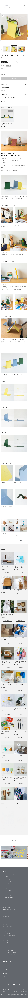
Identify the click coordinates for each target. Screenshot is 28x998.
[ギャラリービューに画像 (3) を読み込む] (21, 49)
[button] (2, 2)
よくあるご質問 (6, 967)
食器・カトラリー (6, 886)
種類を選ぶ (7, 572)
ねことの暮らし (6, 928)
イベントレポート (6, 938)
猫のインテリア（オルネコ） (9, 893)
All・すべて (5, 924)
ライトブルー (13, 62)
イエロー (4, 62)
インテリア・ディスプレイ (8, 874)
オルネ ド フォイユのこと (8, 950)
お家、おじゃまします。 (8, 933)
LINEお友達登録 (6, 976)
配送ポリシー (9, 991)
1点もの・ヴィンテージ (8, 897)
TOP (2, 5)
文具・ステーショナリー (17, 5)
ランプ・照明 (5, 876)
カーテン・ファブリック (8, 881)
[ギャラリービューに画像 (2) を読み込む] (14, 49)
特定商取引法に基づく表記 (17, 991)
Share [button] (3, 101)
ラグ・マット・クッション (8, 879)
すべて (4, 899)
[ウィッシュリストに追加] (3, 121)
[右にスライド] (26, 49)
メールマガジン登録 (7, 979)
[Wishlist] (23, 2)
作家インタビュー (6, 940)
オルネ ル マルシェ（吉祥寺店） (10, 954)
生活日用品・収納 (7, 5)
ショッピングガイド (7, 964)
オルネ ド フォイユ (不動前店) (9, 952)
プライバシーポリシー (22, 989)
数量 (2, 68)
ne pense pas (6, 916)
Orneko (4, 912)
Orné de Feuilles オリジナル (9, 909)
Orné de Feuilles (8, 989)
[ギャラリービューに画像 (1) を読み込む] (6, 49)
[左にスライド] (1, 49)
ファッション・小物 (7, 890)
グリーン (21, 62)
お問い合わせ (5, 969)
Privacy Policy (19, 994)
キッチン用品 (5, 888)
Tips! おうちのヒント (7, 926)
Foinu (4, 914)
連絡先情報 (25, 991)
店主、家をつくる (6, 931)
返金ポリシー (15, 989)
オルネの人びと (6, 942)
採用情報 (4, 957)
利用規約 (3, 991)
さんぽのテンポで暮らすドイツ (9, 935)
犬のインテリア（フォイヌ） (9, 895)
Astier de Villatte (6, 907)
